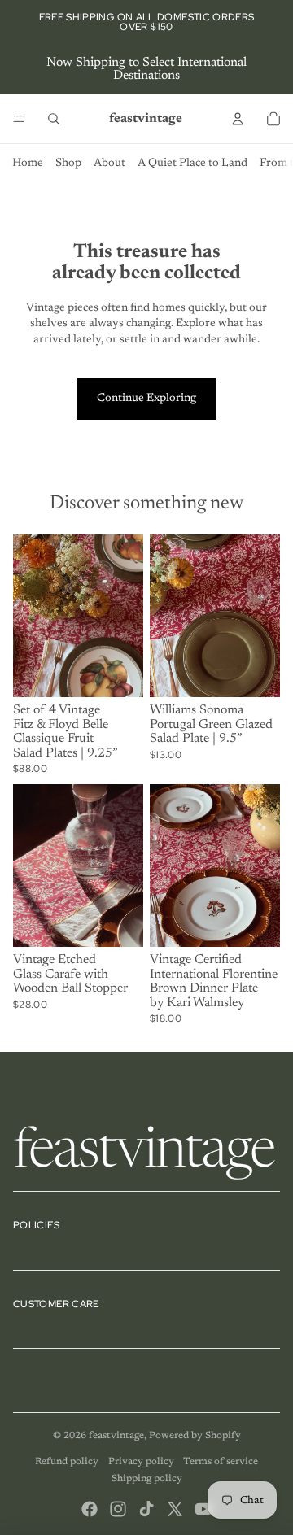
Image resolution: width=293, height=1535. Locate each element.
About (109, 163)
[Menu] (18, 118)
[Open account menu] (238, 119)
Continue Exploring (146, 398)
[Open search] (54, 119)
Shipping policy (147, 1479)
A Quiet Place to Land (192, 163)
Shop (68, 163)
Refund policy (66, 1462)
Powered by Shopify (195, 1436)
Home (27, 163)
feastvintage (116, 1436)
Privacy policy (141, 1462)
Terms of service (220, 1462)
